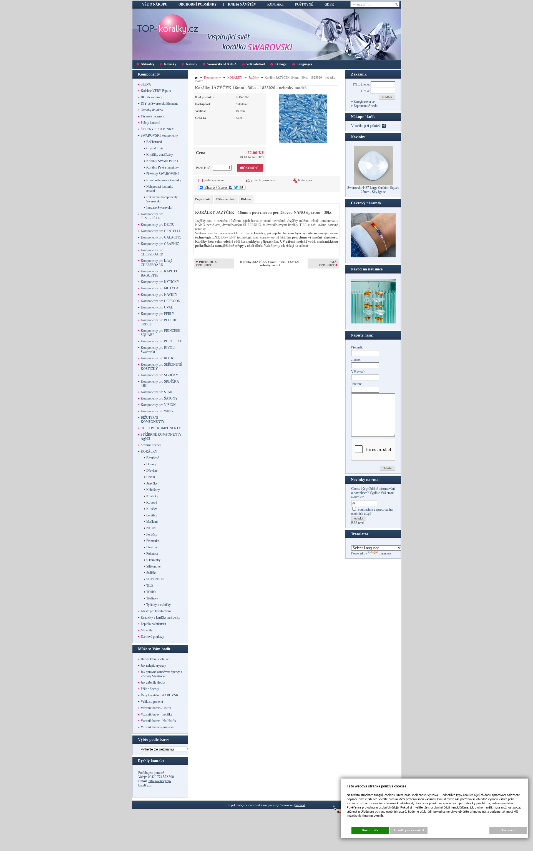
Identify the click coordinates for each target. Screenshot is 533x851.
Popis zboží (202, 199)
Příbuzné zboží (225, 199)
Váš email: (358, 372)
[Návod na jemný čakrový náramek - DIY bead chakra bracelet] (373, 256)
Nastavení (508, 830)
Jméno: (356, 360)
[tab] (203, 199)
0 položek (374, 126)
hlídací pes (305, 180)
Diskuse (246, 199)
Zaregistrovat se (363, 102)
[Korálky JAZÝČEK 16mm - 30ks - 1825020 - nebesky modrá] (303, 118)
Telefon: (356, 384)
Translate (385, 553)
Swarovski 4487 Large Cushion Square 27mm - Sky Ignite (373, 190)
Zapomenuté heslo (365, 106)
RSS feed (357, 523)
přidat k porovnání (263, 180)
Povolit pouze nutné (409, 830)
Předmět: (357, 347)
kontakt (300, 805)
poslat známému (214, 180)
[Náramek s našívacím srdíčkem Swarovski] (373, 322)
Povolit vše (370, 830)
